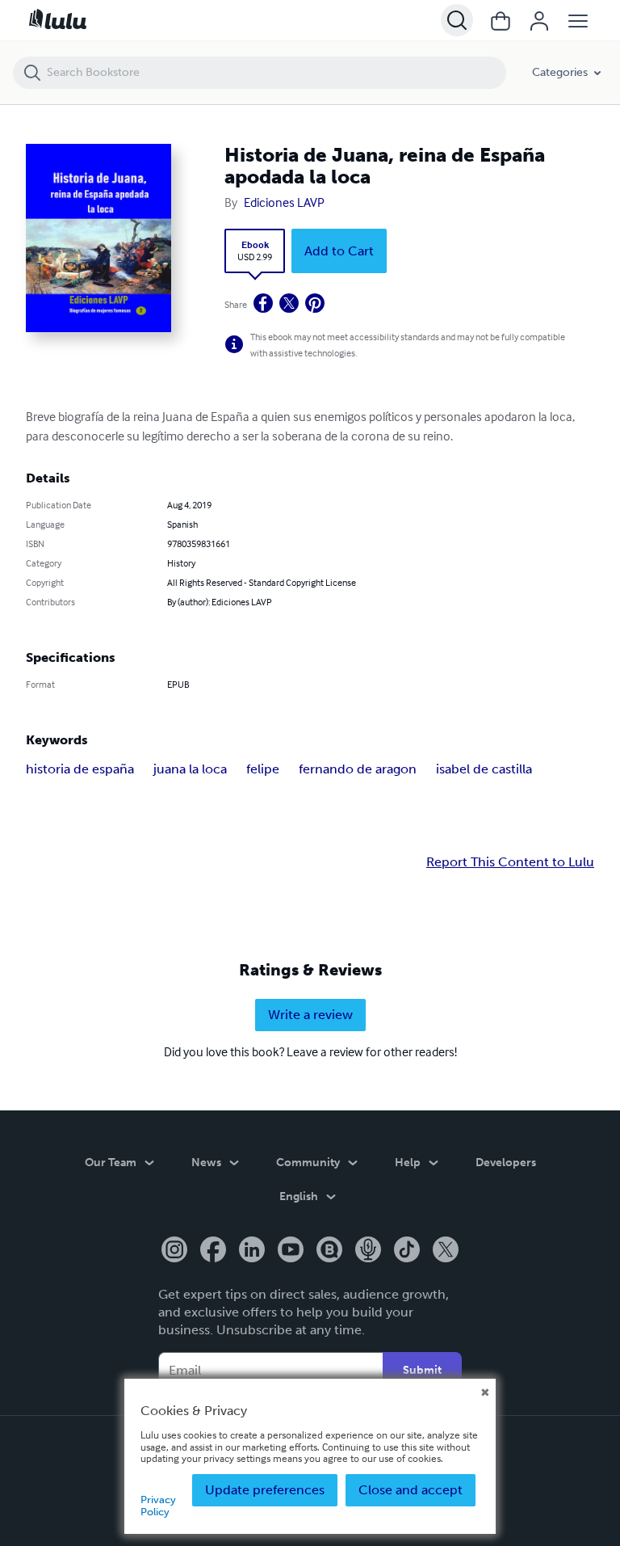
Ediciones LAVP (284, 202)
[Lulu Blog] (329, 1251)
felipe (262, 769)
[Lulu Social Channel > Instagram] (174, 1251)
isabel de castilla (484, 769)
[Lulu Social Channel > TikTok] (407, 1251)
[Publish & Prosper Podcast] (368, 1251)
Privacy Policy (158, 1505)
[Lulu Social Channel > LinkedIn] (252, 1251)
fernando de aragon (358, 769)
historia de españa (80, 769)
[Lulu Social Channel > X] (446, 1251)
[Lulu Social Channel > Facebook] (213, 1251)
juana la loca (190, 769)
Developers (505, 1162)
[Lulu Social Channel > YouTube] (291, 1251)
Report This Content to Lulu (510, 862)
